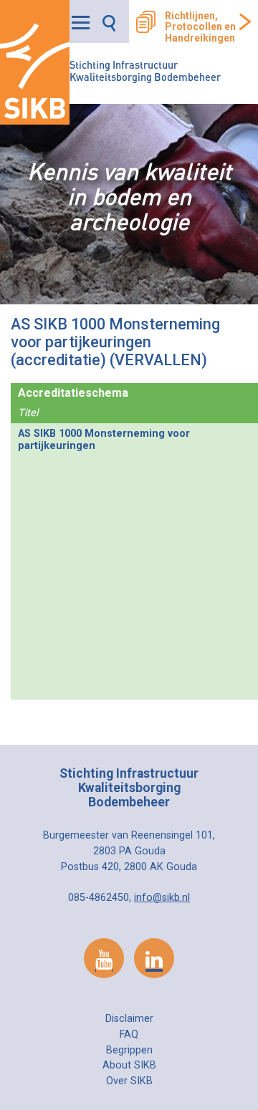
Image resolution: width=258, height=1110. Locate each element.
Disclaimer (129, 1019)
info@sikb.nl (162, 898)
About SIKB (129, 1065)
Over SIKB (129, 1081)
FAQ (129, 1034)
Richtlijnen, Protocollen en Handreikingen (200, 27)
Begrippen (129, 1050)
